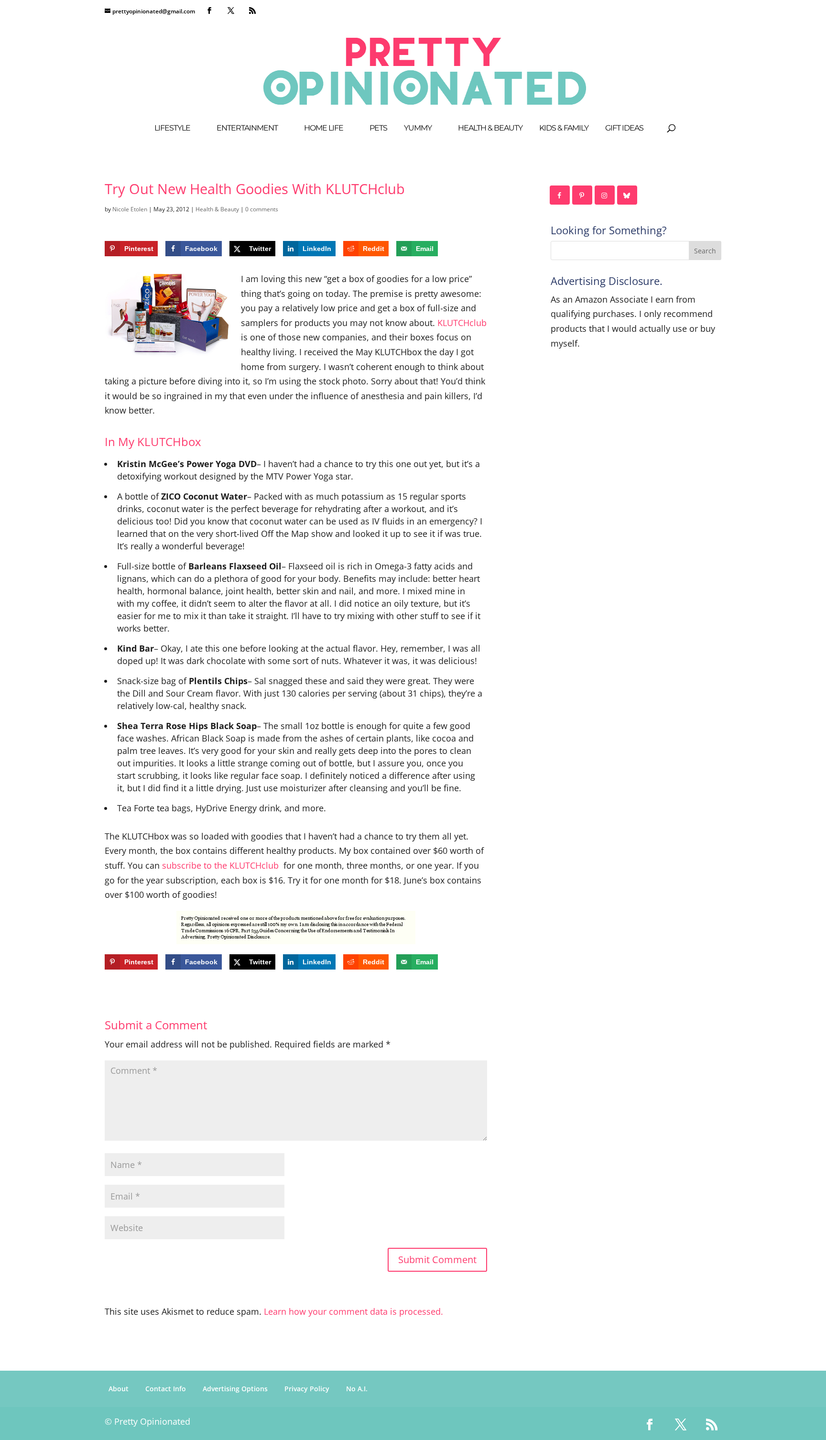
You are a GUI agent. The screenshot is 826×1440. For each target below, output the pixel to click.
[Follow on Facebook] (560, 195)
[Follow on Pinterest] (582, 195)
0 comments (261, 209)
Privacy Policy (306, 1388)
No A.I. (357, 1388)
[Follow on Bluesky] (627, 195)
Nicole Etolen (129, 209)
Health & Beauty (490, 128)
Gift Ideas (624, 128)
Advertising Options (235, 1388)
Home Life (323, 128)
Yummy (418, 128)
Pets (378, 128)
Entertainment (247, 128)
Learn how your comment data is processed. (353, 1311)
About (119, 1388)
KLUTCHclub (462, 322)
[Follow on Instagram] (605, 195)
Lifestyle (172, 128)
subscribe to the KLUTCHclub (220, 865)
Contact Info (165, 1388)
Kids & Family (563, 128)
